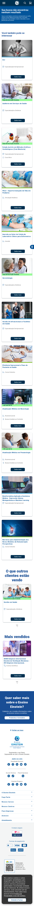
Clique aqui (19, 863)
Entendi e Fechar (17, 900)
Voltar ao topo (17, 730)
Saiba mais (17, 77)
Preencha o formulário (17, 718)
